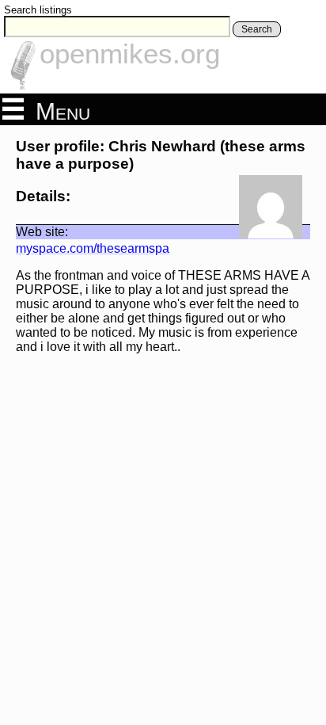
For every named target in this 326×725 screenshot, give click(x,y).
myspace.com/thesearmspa (92, 248)
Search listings (38, 10)
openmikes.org (130, 53)
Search (256, 29)
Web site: (42, 231)
